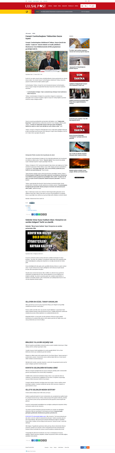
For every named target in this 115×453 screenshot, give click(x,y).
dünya (29, 207)
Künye (51, 447)
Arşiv (41, 1)
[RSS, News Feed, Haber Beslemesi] (87, 447)
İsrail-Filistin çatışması (32, 210)
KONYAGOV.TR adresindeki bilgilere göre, (36, 416)
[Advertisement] (57, 22)
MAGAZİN (64, 6)
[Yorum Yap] (46, 214)
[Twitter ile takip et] (84, 447)
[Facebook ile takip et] (81, 447)
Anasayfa (46, 447)
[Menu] (82, 6)
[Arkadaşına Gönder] (41, 214)
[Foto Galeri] (88, 1)
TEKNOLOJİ (71, 6)
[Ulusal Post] (36, 5)
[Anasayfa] (26, 1)
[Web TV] (86, 1)
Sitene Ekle (45, 1)
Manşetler (30, 1)
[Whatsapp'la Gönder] (39, 214)
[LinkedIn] (37, 214)
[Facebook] (32, 214)
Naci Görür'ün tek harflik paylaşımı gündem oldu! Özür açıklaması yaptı (55, 11)
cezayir (29, 208)
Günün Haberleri (36, 1)
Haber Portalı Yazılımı (32, 451)
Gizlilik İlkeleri (60, 447)
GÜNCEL (50, 6)
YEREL (59, 6)
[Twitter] (35, 214)
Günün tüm (85, 11)
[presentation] (29, 11)
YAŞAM (55, 6)
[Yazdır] (44, 214)
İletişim (55, 447)
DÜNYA (76, 6)
